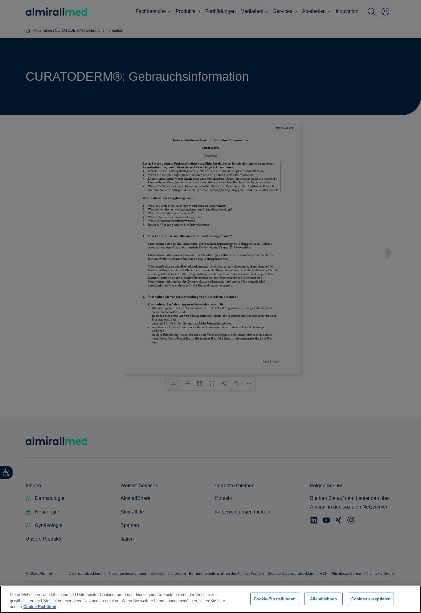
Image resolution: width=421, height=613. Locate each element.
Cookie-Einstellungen (275, 598)
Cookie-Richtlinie (39, 606)
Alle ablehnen (323, 598)
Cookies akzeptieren (370, 598)
